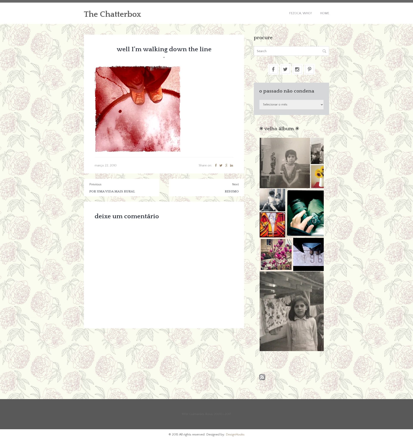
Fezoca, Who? (300, 13)
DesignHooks (235, 434)
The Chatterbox (112, 14)
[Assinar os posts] (262, 377)
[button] (284, 163)
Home (324, 13)
